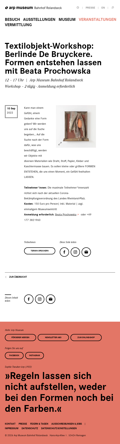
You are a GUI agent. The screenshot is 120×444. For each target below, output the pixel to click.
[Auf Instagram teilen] (75, 252)
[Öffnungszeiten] (77, 7)
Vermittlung (18, 24)
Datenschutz (30, 428)
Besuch (12, 19)
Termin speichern (40, 251)
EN (103, 7)
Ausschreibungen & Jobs (66, 423)
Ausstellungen (39, 19)
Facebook (14, 355)
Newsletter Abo (53, 337)
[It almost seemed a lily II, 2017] (60, 143)
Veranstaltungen (97, 19)
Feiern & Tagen (39, 423)
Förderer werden (20, 337)
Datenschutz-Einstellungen (59, 428)
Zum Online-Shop (86, 337)
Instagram (34, 355)
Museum (67, 19)
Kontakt (10, 423)
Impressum (11, 428)
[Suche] (112, 7)
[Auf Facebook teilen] (64, 252)
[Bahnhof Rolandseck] (33, 8)
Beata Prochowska (65, 214)
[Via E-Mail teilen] (86, 252)
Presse (23, 423)
